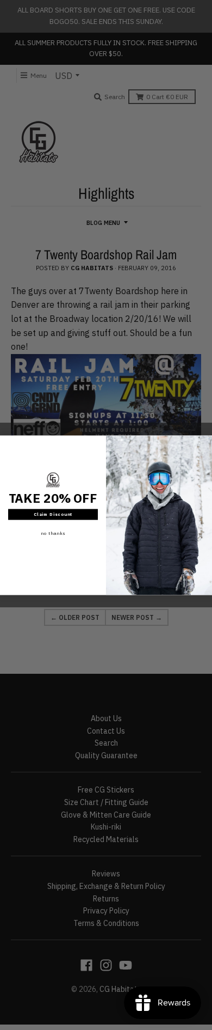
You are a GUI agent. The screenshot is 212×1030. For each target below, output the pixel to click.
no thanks (53, 533)
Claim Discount (53, 514)
